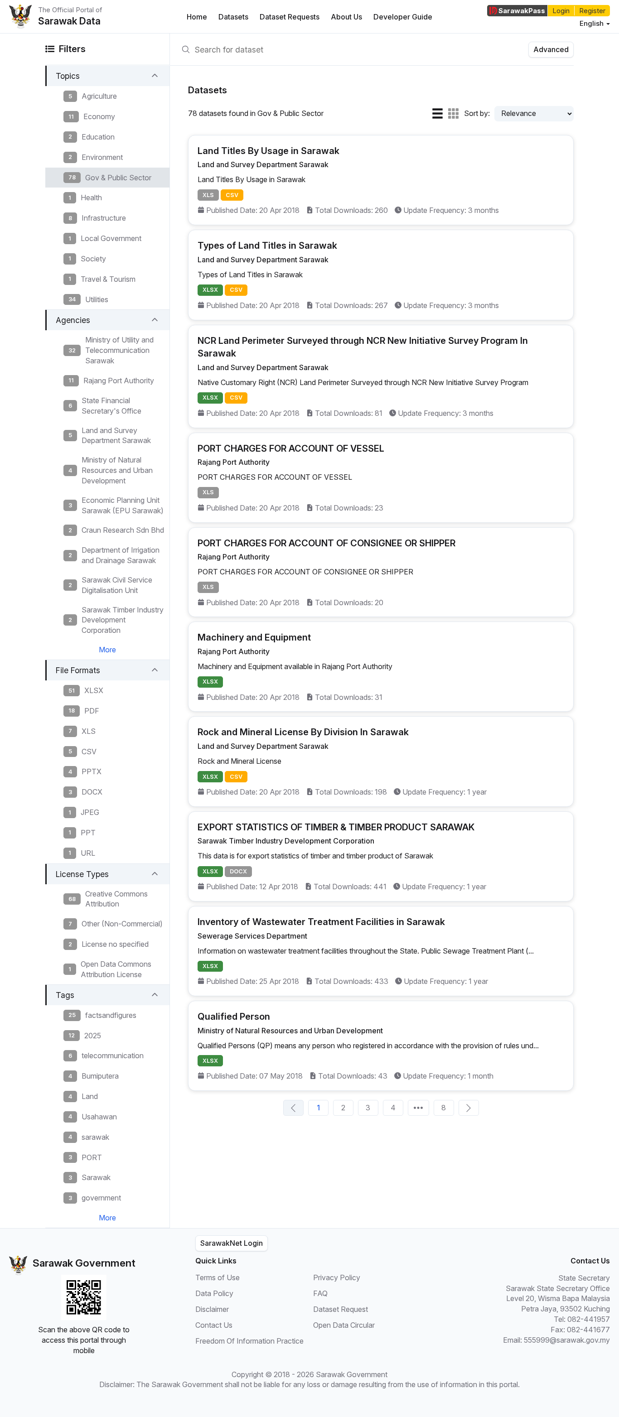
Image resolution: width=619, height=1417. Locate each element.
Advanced (551, 49)
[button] (107, 76)
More (107, 649)
